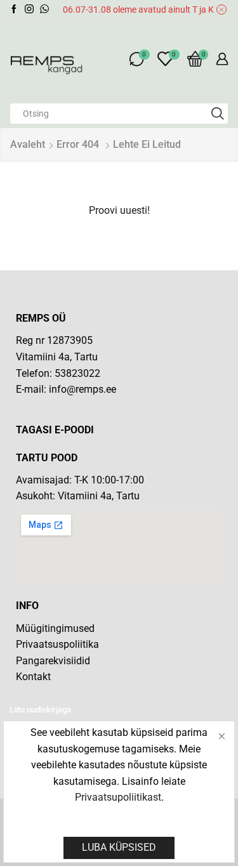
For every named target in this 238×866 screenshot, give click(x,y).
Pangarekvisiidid (53, 661)
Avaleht (27, 144)
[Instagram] (29, 9)
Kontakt (33, 677)
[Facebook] (14, 9)
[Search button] (218, 113)
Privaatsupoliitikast (118, 797)
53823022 (77, 373)
